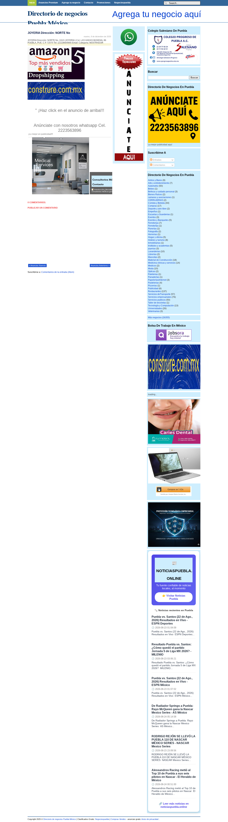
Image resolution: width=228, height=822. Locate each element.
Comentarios (158, 165)
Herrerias (152, 234)
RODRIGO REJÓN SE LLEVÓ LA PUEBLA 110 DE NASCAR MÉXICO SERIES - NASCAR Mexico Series (173, 741)
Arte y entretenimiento (158, 183)
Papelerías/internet (157, 280)
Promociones (103, 2)
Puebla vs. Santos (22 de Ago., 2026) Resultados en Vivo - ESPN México (172, 681)
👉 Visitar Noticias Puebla (173, 597)
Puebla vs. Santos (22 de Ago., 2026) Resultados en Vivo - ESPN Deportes (172, 620)
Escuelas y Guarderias (159, 214)
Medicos (152, 265)
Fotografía (153, 231)
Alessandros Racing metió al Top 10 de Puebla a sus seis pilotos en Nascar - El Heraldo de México (174, 775)
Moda (151, 268)
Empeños (152, 211)
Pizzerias (152, 285)
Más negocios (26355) (159, 317)
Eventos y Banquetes (158, 220)
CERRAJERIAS (155, 200)
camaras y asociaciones (159, 197)
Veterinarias (154, 311)
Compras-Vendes (118, 819)
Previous (2, 24)
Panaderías (153, 277)
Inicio (32, 2)
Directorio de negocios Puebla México (57, 18)
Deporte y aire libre (157, 208)
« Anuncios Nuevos (37, 265)
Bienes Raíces (155, 194)
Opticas (151, 271)
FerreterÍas (153, 226)
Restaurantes (154, 291)
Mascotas (152, 257)
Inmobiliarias (154, 243)
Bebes (151, 189)
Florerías (152, 228)
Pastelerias (153, 283)
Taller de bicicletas (157, 302)
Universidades (155, 308)
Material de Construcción (160, 260)
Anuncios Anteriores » (100, 265)
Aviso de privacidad (150, 819)
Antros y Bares (155, 180)
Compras (152, 206)
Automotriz (153, 186)
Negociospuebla (122, 2)
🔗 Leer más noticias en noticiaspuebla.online (174, 805)
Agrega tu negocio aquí (156, 14)
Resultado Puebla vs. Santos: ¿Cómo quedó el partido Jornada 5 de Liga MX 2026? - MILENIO (171, 649)
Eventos (152, 217)
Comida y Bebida (156, 203)
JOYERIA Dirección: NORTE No (49, 32)
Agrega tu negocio (71, 2)
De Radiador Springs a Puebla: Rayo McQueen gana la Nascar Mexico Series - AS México (172, 709)
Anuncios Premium (48, 2)
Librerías (152, 254)
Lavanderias (154, 251)
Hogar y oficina (155, 237)
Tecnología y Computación (161, 305)
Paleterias (153, 274)
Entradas (156, 160)
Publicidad (153, 288)
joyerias (152, 248)
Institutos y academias (158, 245)
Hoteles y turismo (156, 240)
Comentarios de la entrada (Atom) (57, 272)
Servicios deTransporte (159, 294)
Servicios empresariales (159, 297)
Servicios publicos (157, 300)
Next (91, 24)
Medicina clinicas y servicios (161, 263)
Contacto (88, 2)
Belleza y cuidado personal (161, 191)
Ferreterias (153, 223)
